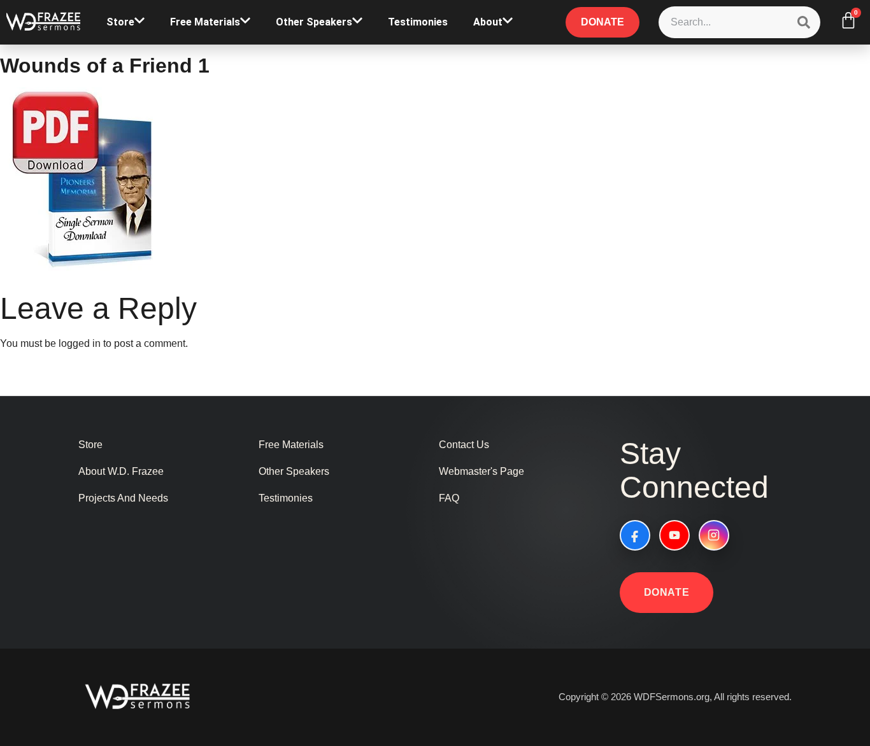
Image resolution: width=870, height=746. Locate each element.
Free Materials (205, 22)
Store (120, 22)
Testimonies (418, 22)
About (488, 22)
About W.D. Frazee (121, 471)
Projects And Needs (123, 498)
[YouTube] (674, 535)
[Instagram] (714, 535)
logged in (80, 343)
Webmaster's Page (481, 471)
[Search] (804, 22)
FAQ (449, 498)
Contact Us (464, 444)
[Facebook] (635, 535)
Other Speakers (314, 22)
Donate (667, 592)
